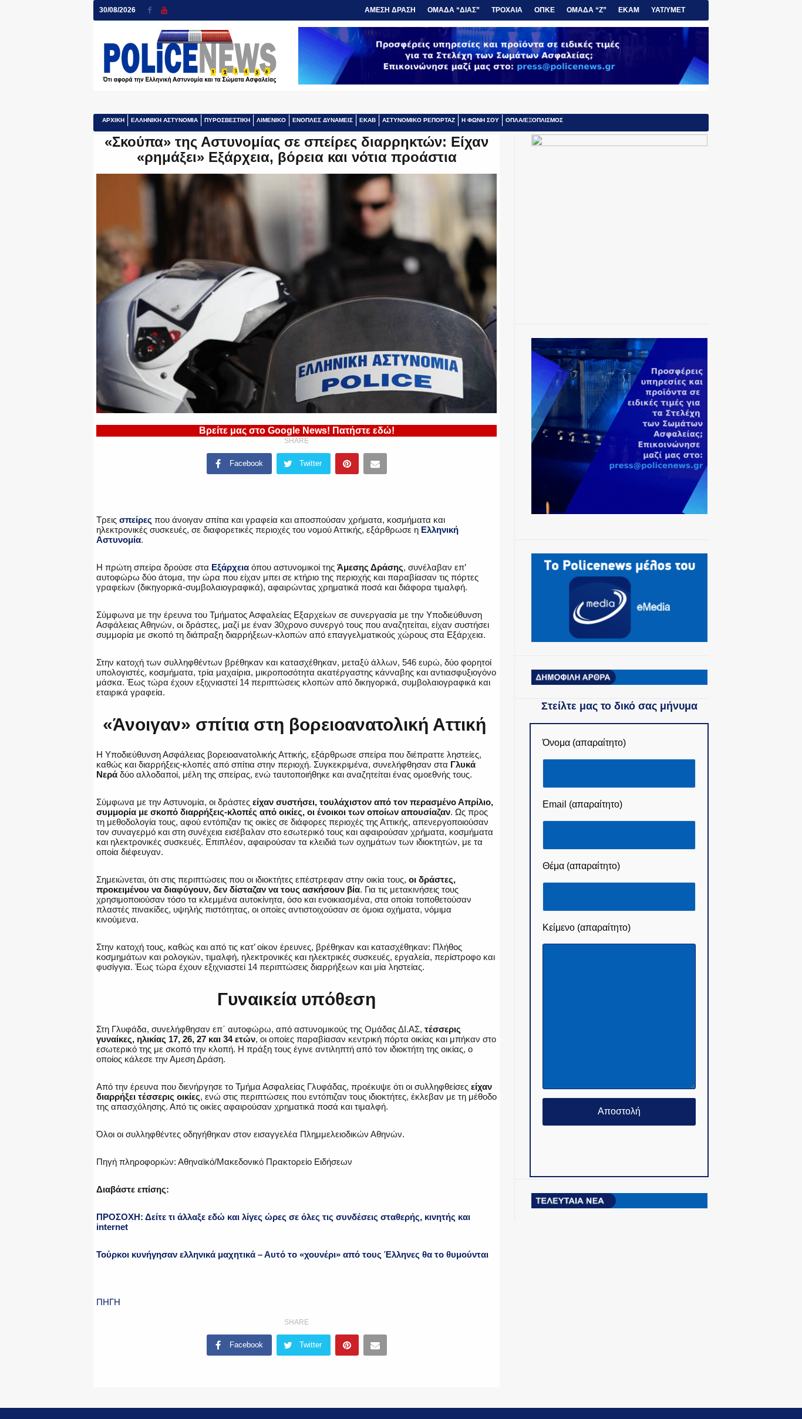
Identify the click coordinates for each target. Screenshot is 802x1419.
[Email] (375, 463)
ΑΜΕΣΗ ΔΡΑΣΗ (390, 10)
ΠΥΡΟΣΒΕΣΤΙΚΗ (227, 120)
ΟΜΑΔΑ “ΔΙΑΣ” (453, 10)
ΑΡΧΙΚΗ (113, 120)
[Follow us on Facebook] (154, 10)
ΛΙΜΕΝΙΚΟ (271, 120)
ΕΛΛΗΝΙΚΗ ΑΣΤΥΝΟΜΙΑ (164, 120)
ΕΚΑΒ (367, 120)
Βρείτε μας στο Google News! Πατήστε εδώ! (297, 430)
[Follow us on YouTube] (164, 10)
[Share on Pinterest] (347, 463)
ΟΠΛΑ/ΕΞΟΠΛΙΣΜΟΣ (534, 120)
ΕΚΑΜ (628, 10)
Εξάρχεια (230, 567)
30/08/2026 (117, 10)
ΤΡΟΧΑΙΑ (507, 10)
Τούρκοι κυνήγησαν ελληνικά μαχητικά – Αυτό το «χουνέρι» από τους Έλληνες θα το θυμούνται (292, 1254)
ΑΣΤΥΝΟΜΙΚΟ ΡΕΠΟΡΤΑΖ (418, 120)
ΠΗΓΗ (108, 1302)
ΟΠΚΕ (544, 10)
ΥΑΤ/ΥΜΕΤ (668, 10)
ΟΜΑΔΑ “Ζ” (586, 10)
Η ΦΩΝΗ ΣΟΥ (480, 120)
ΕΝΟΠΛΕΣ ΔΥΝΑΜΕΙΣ (322, 120)
